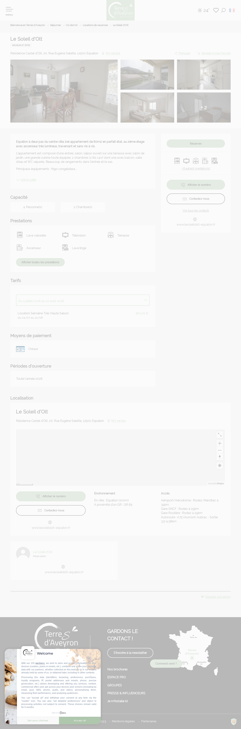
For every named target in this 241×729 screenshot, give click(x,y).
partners (40, 663)
